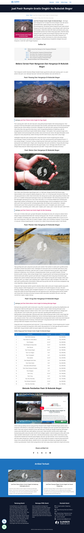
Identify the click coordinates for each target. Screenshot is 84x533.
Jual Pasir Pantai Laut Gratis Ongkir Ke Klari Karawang (36, 210)
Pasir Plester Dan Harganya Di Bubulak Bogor (41, 56)
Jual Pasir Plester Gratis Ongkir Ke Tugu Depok (33, 120)
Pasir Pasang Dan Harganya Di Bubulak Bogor (41, 52)
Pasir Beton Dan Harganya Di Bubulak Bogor (40, 54)
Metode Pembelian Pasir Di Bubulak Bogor (38, 59)
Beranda (52, 2)
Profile (57, 2)
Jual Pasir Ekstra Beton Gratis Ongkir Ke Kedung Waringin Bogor (38, 303)
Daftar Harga (64, 2)
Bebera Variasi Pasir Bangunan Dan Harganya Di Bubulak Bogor (42, 49)
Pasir (31, 15)
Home (27, 15)
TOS (70, 2)
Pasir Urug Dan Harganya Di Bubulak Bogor (40, 57)
